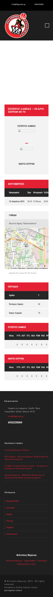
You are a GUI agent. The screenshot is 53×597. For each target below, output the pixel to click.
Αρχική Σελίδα (12, 501)
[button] (26, 245)
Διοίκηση (10, 508)
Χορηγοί (10, 527)
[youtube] (29, 7)
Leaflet (14, 268)
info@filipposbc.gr (15, 416)
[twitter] (25, 7)
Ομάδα (9, 514)
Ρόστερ (9, 521)
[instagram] (34, 7)
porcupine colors (13, 590)
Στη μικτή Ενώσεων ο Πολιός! (17, 450)
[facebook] (20, 7)
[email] (16, 7)
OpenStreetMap (32, 268)
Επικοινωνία (11, 534)
